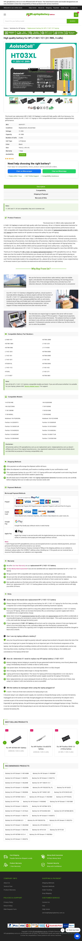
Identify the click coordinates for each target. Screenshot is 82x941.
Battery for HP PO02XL (64, 797)
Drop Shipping (47, 893)
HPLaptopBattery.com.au (40, 931)
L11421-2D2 (8, 351)
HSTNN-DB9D (46, 363)
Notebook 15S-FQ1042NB (50, 418)
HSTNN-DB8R (46, 355)
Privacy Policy (8, 902)
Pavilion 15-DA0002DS (12, 430)
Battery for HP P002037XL (37, 820)
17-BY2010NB (46, 410)
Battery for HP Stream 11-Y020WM (17, 787)
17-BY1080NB (9, 410)
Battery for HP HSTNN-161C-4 (15, 834)
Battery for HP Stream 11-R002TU (16, 806)
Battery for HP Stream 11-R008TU (43, 815)
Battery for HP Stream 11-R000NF (44, 773)
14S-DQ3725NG (10, 406)
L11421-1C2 (8, 367)
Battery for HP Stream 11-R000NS (16, 792)
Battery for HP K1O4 (39, 830)
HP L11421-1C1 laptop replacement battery (37, 252)
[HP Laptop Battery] (41, 14)
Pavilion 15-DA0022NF (12, 434)
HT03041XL (8, 363)
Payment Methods (48, 886)
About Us (41, 8)
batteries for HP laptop (17, 28)
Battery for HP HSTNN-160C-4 (15, 797)
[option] (41, 69)
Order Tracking (47, 890)
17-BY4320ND (46, 414)
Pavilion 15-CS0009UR (49, 422)
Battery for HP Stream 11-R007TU (43, 778)
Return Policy (8, 906)
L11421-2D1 (8, 359)
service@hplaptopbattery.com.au (53, 913)
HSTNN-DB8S (46, 351)
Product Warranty (10, 890)
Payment (56, 8)
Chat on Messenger (24, 171)
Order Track (65, 8)
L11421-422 (46, 367)
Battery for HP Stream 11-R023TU (61, 820)
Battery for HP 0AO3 (64, 787)
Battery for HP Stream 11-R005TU (16, 778)
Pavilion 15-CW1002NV (49, 426)
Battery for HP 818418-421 (63, 792)
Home (6, 28)
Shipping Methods (48, 883)
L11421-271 (46, 371)
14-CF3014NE (9, 402)
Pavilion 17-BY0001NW (49, 438)
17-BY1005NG (46, 406)
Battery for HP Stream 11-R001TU (16, 815)
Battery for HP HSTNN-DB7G (64, 811)
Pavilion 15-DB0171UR (49, 434)
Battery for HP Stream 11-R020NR (16, 783)
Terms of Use (8, 886)
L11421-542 (46, 359)
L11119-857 (8, 375)
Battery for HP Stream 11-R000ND (34, 801)
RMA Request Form (10, 909)
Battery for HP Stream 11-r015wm (16, 811)
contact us (46, 584)
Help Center (33, 8)
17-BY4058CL (9, 414)
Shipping (49, 8)
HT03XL (7, 371)
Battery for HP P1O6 (12, 801)
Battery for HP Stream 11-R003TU (16, 839)
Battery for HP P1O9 (57, 830)
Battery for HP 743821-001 (41, 792)
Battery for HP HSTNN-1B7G (41, 806)
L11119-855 (46, 347)
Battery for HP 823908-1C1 (42, 825)
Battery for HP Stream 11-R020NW (16, 825)
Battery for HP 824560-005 (41, 811)
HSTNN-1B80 (9, 343)
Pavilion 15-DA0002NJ (49, 430)
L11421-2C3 (46, 343)
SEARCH (72, 21)
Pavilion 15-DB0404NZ (12, 438)
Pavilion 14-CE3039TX (11, 422)
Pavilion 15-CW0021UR (12, 426)
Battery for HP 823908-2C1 (14, 820)
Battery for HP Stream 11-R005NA (41, 834)
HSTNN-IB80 (9, 347)
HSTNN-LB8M (46, 339)
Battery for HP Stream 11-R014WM (17, 773)
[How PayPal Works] (69, 926)
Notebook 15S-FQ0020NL (12, 418)
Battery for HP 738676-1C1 (41, 783)
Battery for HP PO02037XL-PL (43, 787)
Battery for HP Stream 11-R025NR (41, 797)
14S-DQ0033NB (47, 402)
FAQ (43, 906)
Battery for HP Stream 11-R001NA (16, 830)
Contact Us (74, 8)
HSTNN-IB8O (46, 375)
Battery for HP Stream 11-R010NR (61, 801)
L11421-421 (8, 355)
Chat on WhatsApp (59, 171)
